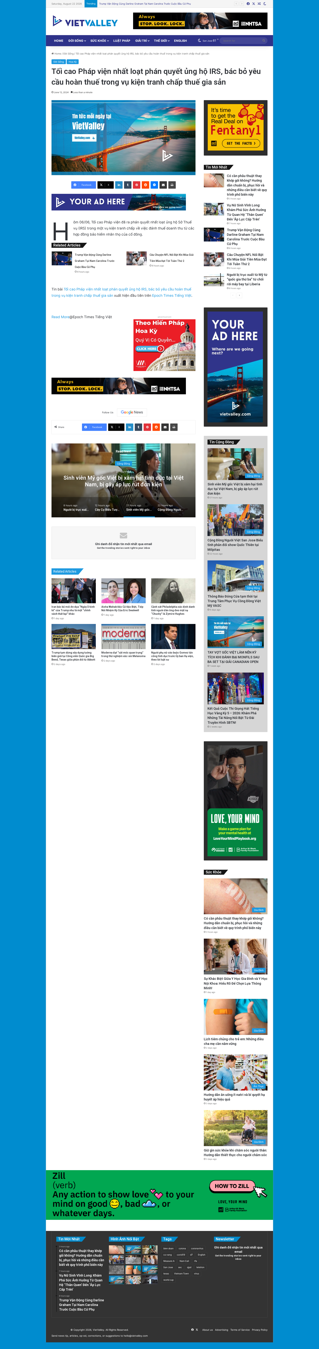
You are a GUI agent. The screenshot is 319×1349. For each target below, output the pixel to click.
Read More (60, 317)
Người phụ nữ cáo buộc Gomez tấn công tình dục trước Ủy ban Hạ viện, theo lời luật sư (172, 656)
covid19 (181, 1254)
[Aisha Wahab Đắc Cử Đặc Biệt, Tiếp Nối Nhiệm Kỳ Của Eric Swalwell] (123, 590)
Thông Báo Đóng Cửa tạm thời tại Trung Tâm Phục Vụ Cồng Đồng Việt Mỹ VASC (234, 601)
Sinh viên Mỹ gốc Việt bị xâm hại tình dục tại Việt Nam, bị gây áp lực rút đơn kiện (234, 488)
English (180, 40)
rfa (195, 1261)
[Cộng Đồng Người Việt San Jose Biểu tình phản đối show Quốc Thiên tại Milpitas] (116, 1259)
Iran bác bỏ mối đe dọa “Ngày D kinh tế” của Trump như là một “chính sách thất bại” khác (73, 610)
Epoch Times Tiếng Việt (171, 295)
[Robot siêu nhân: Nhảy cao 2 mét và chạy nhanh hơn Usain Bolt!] (150, 1280)
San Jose (168, 1267)
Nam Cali (184, 1261)
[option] (76, 507)
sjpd (189, 1267)
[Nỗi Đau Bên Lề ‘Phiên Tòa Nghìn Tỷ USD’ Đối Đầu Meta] (133, 1259)
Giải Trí (141, 40)
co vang (167, 1254)
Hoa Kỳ (73, 61)
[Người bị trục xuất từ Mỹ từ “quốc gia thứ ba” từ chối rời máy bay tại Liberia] (214, 279)
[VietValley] (86, 20)
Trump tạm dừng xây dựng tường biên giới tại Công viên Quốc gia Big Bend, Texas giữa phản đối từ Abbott (73, 656)
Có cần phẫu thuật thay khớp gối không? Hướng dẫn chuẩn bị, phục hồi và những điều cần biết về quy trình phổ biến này (247, 185)
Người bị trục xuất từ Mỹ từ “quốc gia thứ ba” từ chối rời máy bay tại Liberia (142, 3)
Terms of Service (239, 1329)
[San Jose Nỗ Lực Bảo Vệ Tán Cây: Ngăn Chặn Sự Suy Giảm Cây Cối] (150, 1269)
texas (166, 1273)
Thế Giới (160, 40)
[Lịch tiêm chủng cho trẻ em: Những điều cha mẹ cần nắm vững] (133, 1269)
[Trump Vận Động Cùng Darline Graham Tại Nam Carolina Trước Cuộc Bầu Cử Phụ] (62, 258)
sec (180, 1267)
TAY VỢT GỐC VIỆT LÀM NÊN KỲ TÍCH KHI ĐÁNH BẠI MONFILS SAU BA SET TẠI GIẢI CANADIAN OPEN (233, 657)
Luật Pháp (121, 40)
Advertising (221, 1329)
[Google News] (132, 412)
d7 (191, 1254)
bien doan (168, 1248)
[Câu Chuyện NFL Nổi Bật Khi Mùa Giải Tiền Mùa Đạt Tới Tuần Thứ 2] (136, 258)
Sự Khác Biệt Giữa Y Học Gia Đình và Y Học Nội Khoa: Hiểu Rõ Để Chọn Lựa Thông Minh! (235, 983)
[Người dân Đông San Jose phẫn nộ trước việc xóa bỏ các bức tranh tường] (116, 1280)
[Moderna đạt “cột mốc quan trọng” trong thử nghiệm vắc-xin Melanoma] (123, 636)
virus (196, 1273)
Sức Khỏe (98, 40)
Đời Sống (75, 40)
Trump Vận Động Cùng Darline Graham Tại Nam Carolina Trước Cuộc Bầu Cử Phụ (94, 261)
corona (182, 1248)
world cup (168, 1279)
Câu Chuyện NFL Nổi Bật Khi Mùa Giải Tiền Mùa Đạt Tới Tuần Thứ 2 (247, 259)
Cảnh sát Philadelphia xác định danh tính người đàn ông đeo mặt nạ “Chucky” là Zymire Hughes (173, 610)
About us (207, 1329)
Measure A (168, 1261)
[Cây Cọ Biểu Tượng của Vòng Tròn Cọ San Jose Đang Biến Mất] (133, 1249)
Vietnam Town (181, 1273)
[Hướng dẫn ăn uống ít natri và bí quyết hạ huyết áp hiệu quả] (133, 1280)
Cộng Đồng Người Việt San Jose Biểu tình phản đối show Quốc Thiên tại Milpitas (235, 544)
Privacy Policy (259, 1329)
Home (58, 40)
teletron (200, 1267)
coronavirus (197, 1248)
